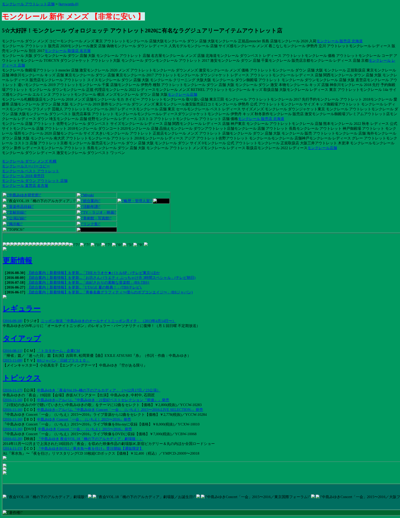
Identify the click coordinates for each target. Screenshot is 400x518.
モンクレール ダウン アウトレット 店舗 (35, 181)
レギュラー (22, 308)
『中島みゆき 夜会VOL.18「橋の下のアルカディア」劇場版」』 (90, 439)
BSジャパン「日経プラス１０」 (63, 360)
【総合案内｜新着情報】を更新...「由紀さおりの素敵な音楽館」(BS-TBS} (88, 282)
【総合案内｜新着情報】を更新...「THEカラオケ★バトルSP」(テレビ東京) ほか (93, 273)
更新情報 (17, 260)
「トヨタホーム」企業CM (58, 351)
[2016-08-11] (12, 351)
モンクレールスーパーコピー (26, 166)
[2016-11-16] (12, 400)
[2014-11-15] (12, 448)
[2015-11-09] (12, 360)
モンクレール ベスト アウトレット (30, 171)
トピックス (22, 378)
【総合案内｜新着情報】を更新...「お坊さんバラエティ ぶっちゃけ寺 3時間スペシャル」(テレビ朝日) (111, 278)
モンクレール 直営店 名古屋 (25, 186)
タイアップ (22, 338)
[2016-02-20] (12, 439)
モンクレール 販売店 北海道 (339, 41)
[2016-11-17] (12, 390)
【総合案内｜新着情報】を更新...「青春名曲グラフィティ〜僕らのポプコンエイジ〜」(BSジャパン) (110, 292)
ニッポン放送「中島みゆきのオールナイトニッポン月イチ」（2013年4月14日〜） (108, 321)
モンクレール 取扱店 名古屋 (67, 51)
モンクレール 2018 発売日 (23, 176)
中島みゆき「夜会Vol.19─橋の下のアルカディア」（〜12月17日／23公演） (98, 390)
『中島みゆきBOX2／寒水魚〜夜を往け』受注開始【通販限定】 (90, 448)
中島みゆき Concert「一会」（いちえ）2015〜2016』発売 (84, 419)
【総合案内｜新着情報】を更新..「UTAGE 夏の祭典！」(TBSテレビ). (84, 287)
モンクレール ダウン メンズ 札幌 (29, 161)
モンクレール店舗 (182, 94)
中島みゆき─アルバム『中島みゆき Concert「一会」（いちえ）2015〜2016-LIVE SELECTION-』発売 (120, 410)
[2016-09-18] (12, 321)
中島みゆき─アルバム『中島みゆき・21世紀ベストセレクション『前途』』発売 (103, 400)
